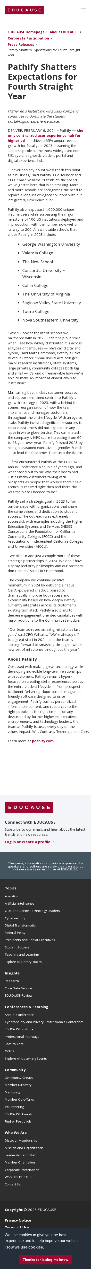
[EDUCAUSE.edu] (24, 10)
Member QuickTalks (19, 1100)
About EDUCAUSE (64, 32)
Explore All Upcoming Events (26, 1059)
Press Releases (21, 45)
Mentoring (12, 1092)
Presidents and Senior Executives (30, 940)
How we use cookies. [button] (24, 1247)
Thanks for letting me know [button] (45, 1260)
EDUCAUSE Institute (19, 1029)
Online (10, 1051)
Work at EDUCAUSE (19, 1177)
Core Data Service (18, 988)
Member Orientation (20, 1162)
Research (12, 981)
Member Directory (18, 1085)
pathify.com (43, 741)
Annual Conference (19, 1015)
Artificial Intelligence (19, 904)
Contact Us (13, 1184)
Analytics (11, 896)
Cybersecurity (15, 918)
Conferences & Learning (26, 1007)
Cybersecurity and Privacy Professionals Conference (44, 1022)
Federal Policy (15, 933)
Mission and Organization (24, 1148)
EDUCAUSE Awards (19, 1114)
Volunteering (14, 1107)
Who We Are (16, 1133)
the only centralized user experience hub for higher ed (45, 136)
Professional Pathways (22, 1037)
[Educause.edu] (29, 807)
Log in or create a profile (27, 842)
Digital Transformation (21, 925)
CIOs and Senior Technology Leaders (32, 911)
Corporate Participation (28, 39)
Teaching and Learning (22, 955)
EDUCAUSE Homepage (26, 32)
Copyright (14, 1210)
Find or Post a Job (18, 1121)
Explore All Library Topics (23, 962)
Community (15, 1070)
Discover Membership (21, 1141)
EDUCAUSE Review (18, 996)
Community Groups (19, 1078)
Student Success (17, 947)
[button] (83, 10)
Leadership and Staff (21, 1155)
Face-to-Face (14, 1044)
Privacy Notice (18, 1221)
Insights (12, 974)
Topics (11, 889)
